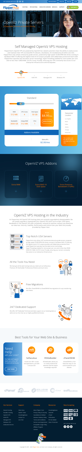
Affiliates (61, 1)
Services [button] (54, 7)
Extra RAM (16, 185)
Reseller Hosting (8, 412)
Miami (66, 121)
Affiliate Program (38, 427)
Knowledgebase (52, 1)
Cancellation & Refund (39, 415)
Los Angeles (68, 119)
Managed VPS (47, 77)
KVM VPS (34, 77)
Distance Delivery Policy (40, 417)
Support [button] (62, 7)
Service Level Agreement (40, 422)
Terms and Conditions (39, 420)
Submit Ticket (22, 412)
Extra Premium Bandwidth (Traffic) (66, 186)
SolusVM (51, 412)
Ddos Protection (53, 422)
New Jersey (67, 132)
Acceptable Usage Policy (40, 424)
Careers (35, 429)
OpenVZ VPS (21, 77)
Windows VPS (61, 77)
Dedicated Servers (45, 7)
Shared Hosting (7, 410)
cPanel (50, 415)
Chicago (67, 129)
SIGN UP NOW (47, 121)
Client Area (21, 410)
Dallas (66, 124)
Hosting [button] (25, 7)
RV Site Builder (53, 420)
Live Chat (20, 420)
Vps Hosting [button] (34, 7)
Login (75, 1)
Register (69, 1)
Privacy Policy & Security (40, 412)
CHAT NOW (10, 369)
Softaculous (52, 417)
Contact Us (21, 417)
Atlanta (66, 127)
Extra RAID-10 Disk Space (41, 186)
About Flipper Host (38, 410)
